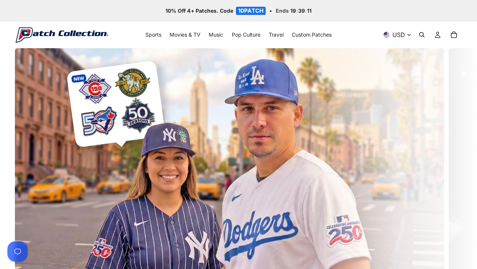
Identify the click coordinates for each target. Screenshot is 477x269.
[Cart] (454, 35)
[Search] (422, 35)
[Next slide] (454, 175)
